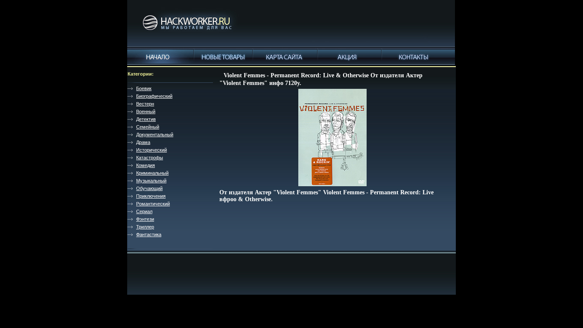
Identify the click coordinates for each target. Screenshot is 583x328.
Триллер (145, 226)
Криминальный (152, 173)
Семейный (147, 126)
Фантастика (148, 234)
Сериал (144, 211)
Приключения (151, 196)
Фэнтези (145, 219)
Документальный (154, 134)
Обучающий (149, 188)
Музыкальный (151, 180)
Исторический (151, 149)
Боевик (144, 88)
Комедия (145, 165)
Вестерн (145, 103)
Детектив (146, 119)
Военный (145, 111)
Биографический (154, 96)
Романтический (153, 203)
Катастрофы (149, 157)
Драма (143, 142)
